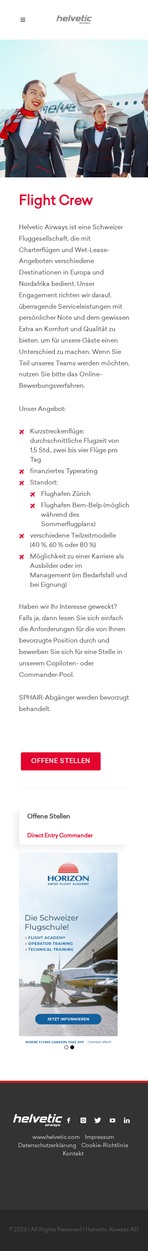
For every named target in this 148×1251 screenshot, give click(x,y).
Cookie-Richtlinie (104, 1146)
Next (109, 955)
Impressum (99, 1137)
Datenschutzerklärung (47, 1146)
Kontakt (73, 1154)
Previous (28, 955)
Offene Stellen (60, 761)
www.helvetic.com (56, 1137)
